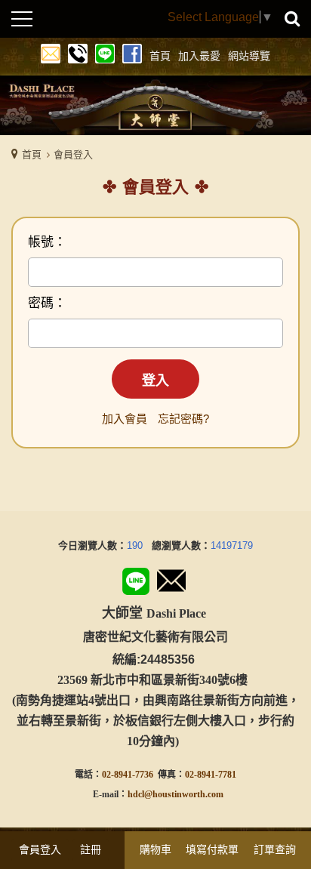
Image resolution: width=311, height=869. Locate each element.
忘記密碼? (183, 418)
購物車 (155, 849)
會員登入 (40, 849)
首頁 (32, 154)
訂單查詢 (275, 849)
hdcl (136, 794)
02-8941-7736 (127, 774)
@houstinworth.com (183, 794)
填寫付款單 (212, 849)
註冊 (90, 849)
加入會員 (124, 418)
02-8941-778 (208, 774)
